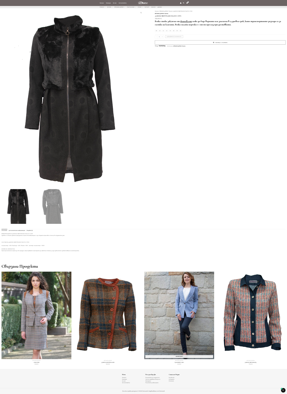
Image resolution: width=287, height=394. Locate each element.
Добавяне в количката (174, 36)
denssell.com (186, 21)
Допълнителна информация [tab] (17, 230)
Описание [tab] (4, 230)
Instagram (171, 379)
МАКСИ (153, 7)
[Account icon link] (180, 3)
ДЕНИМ (159, 7)
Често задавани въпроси (152, 379)
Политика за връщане (151, 382)
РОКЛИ (102, 7)
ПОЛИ (139, 7)
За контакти (123, 3)
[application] (104, 7)
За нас (115, 3)
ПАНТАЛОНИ (130, 7)
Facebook (171, 377)
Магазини (148, 381)
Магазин (108, 3)
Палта (170, 11)
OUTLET (147, 7)
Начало (102, 3)
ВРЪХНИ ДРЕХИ (119, 7)
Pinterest (171, 381)
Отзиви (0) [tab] (29, 230)
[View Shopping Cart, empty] (187, 3)
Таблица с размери (221, 42)
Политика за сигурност (152, 377)
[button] (183, 3)
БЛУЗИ (109, 7)
